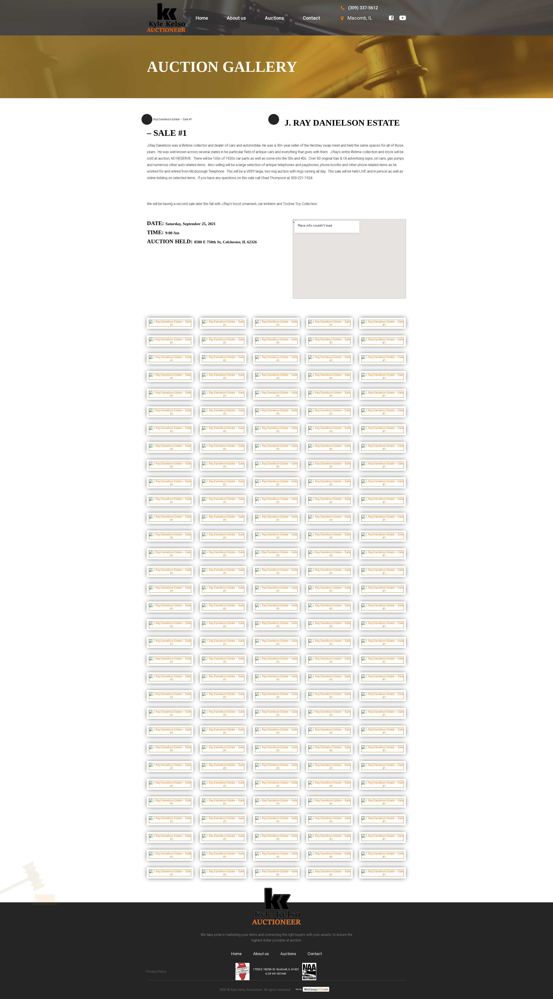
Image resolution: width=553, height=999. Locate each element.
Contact (311, 18)
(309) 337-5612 (363, 7)
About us (236, 18)
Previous (146, 119)
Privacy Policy (156, 971)
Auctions (274, 18)
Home (201, 18)
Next (273, 119)
